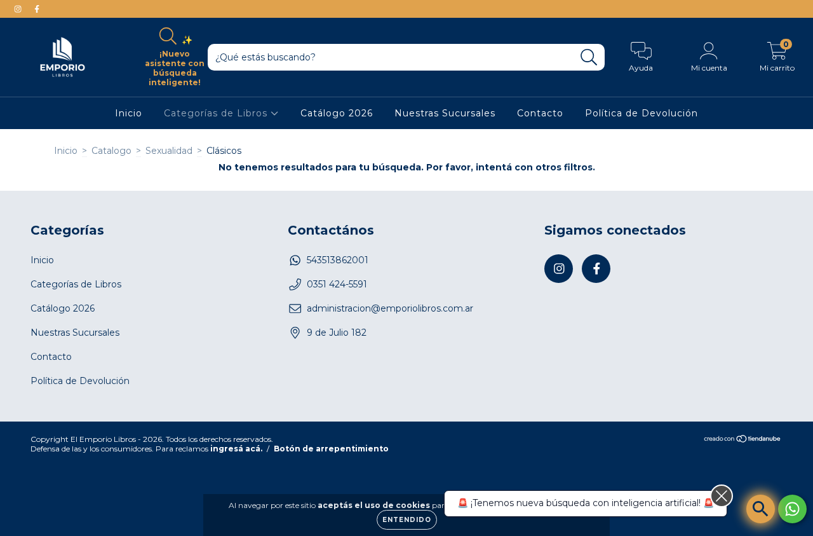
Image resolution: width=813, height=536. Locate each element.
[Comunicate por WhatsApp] (792, 509)
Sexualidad (168, 150)
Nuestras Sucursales (444, 113)
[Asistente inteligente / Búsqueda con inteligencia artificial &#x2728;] (760, 509)
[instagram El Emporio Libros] (19, 9)
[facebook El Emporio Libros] (37, 9)
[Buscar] (589, 57)
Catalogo (111, 150)
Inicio (128, 113)
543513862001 (337, 260)
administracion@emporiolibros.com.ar (390, 308)
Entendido (406, 520)
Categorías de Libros (217, 113)
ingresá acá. (236, 448)
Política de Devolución (641, 113)
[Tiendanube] (743, 440)
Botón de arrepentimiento (331, 448)
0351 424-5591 (337, 284)
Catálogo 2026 (336, 113)
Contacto (540, 113)
